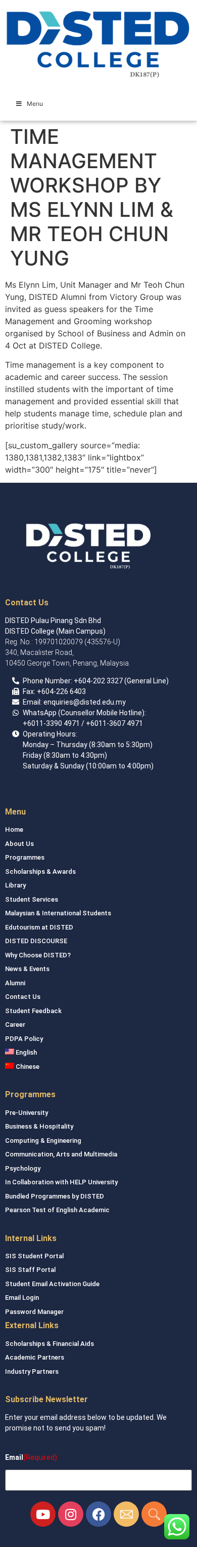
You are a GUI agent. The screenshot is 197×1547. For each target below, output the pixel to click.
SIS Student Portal (34, 1256)
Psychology (22, 1168)
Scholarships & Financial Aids (49, 1343)
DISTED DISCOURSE (36, 941)
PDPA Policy (24, 1038)
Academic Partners (34, 1357)
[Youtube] (43, 1514)
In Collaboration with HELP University (61, 1182)
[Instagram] (70, 1514)
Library (15, 885)
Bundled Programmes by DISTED (54, 1196)
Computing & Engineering (43, 1140)
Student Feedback (33, 1011)
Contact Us (22, 996)
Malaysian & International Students (58, 913)
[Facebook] (98, 1514)
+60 (80, 681)
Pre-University (26, 1112)
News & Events (27, 969)
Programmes (24, 857)
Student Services (31, 899)
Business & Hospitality (39, 1126)
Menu (35, 103)
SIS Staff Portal (30, 1269)
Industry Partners (32, 1371)
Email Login (22, 1297)
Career (15, 1024)
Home (14, 829)
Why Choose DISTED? (38, 955)
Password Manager (34, 1312)
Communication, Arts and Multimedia (61, 1154)
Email (14, 1457)
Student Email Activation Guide (52, 1284)
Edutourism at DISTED (39, 927)
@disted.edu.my (99, 702)
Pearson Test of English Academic (57, 1210)
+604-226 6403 (61, 691)
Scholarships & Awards (40, 871)
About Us (19, 843)
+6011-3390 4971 (51, 723)
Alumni (15, 983)
